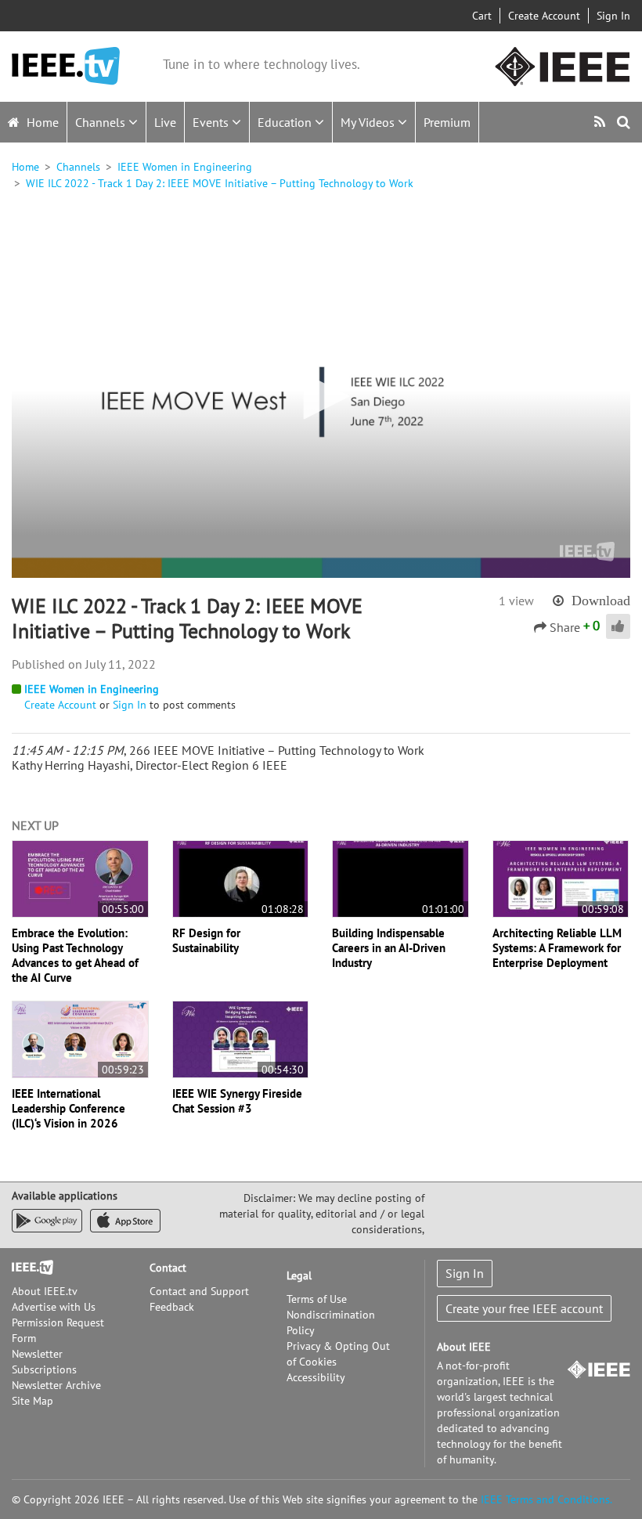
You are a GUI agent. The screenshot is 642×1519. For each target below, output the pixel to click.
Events (212, 122)
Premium (447, 122)
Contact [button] (168, 1268)
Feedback (172, 1307)
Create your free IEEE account (524, 1308)
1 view (516, 601)
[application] (321, 398)
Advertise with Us (54, 1307)
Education (286, 122)
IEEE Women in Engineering (184, 167)
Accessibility (316, 1377)
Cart (482, 16)
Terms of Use (317, 1299)
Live (165, 122)
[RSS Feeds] (601, 122)
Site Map (32, 1401)
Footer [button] (27, 1268)
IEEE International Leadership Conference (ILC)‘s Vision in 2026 (68, 1108)
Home (41, 122)
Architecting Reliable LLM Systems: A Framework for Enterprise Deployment (557, 947)
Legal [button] (299, 1275)
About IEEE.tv (45, 1291)
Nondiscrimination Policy (331, 1322)
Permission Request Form (58, 1330)
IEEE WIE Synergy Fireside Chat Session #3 (237, 1101)
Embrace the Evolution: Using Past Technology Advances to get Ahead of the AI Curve (75, 955)
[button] (321, 396)
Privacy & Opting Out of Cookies (338, 1354)
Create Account (544, 16)
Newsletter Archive (56, 1385)
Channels (101, 122)
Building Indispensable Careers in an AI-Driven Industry (388, 947)
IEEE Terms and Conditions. (546, 1499)
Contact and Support (199, 1291)
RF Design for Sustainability (206, 940)
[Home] (66, 66)
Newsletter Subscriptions (44, 1361)
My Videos (369, 122)
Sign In (613, 16)
